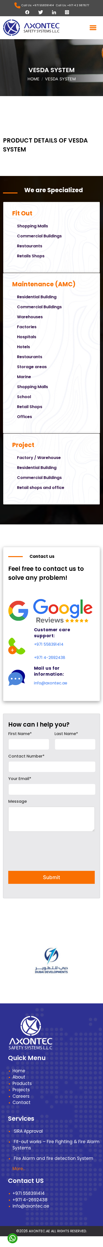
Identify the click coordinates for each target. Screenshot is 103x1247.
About (18, 1077)
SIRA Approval (28, 1131)
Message (17, 801)
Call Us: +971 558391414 (37, 5)
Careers (21, 1096)
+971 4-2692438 (49, 657)
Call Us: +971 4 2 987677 (72, 5)
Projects (21, 1090)
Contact (21, 1102)
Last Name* (66, 734)
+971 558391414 (49, 644)
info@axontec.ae (50, 683)
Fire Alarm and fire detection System (53, 1158)
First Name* (20, 734)
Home (34, 78)
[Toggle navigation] (93, 28)
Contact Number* (26, 756)
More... (18, 1169)
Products (22, 1084)
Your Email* (19, 778)
